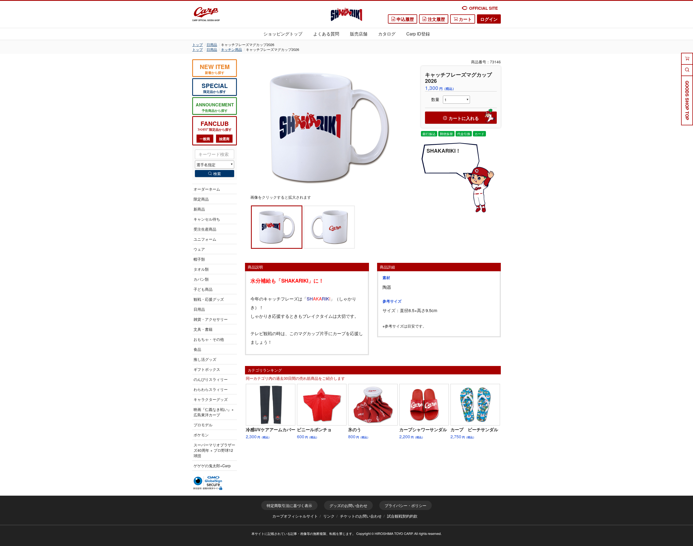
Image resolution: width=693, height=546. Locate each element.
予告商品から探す (215, 107)
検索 (217, 173)
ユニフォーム (205, 239)
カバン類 (201, 279)
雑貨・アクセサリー (211, 319)
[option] (329, 127)
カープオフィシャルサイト (295, 516)
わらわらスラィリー (211, 389)
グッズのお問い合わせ (348, 505)
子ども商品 (203, 289)
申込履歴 (404, 19)
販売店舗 (358, 34)
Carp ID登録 (418, 34)
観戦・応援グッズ (209, 299)
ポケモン (201, 434)
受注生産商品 (205, 229)
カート (465, 19)
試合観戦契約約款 (402, 516)
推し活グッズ (205, 359)
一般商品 (205, 139)
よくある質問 (326, 34)
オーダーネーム (207, 189)
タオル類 (201, 269)
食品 (197, 349)
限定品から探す (215, 87)
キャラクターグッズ (211, 399)
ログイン (489, 19)
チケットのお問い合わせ (361, 516)
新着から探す (215, 68)
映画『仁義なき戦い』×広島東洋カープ (214, 412)
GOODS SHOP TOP (687, 100)
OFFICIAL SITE (483, 8)
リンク (329, 516)
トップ (197, 44)
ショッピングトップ (282, 34)
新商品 (199, 209)
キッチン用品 (231, 49)
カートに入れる (464, 118)
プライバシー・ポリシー (405, 505)
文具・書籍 (203, 329)
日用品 (212, 44)
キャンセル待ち (207, 219)
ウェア (199, 249)
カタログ (386, 34)
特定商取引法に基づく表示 (289, 505)
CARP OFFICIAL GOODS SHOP (206, 20)
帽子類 (199, 259)
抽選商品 (224, 139)
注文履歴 (436, 19)
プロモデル (203, 424)
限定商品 (201, 199)
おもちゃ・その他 (209, 339)
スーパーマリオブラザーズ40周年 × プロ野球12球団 (214, 450)
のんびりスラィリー (211, 379)
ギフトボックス (207, 369)
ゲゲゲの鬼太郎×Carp (212, 465)
